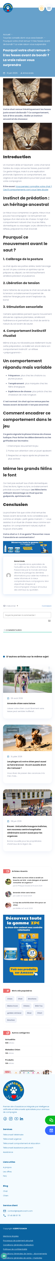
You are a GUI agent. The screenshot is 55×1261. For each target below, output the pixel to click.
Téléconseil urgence (12, 1139)
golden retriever (14, 1013)
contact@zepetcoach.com (20, 1211)
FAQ (5, 1176)
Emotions (32, 999)
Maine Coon (12, 1006)
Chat (20, 999)
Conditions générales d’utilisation (18, 1245)
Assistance (8, 1152)
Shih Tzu (38, 1006)
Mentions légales (11, 1236)
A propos (7, 1167)
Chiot (39, 1013)
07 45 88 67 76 (14, 1215)
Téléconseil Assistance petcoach (18, 1147)
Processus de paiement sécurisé (18, 1240)
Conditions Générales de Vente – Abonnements (25, 1253)
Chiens (26, 1006)
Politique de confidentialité (15, 1249)
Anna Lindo (28, 73)
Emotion (11, 1020)
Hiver (29, 1013)
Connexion (46, 606)
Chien (9, 999)
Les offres (7, 1171)
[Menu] (49, 8)
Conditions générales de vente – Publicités (22, 1258)
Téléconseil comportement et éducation (21, 1143)
